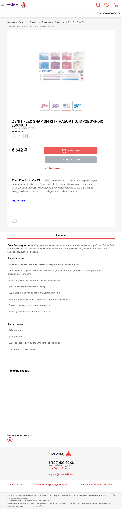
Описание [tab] (61, 235)
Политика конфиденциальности (51, 484)
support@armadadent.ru (61, 474)
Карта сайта (16, 484)
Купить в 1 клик (70, 160)
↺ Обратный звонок (61, 468)
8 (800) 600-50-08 (110, 13)
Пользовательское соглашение (96, 484)
